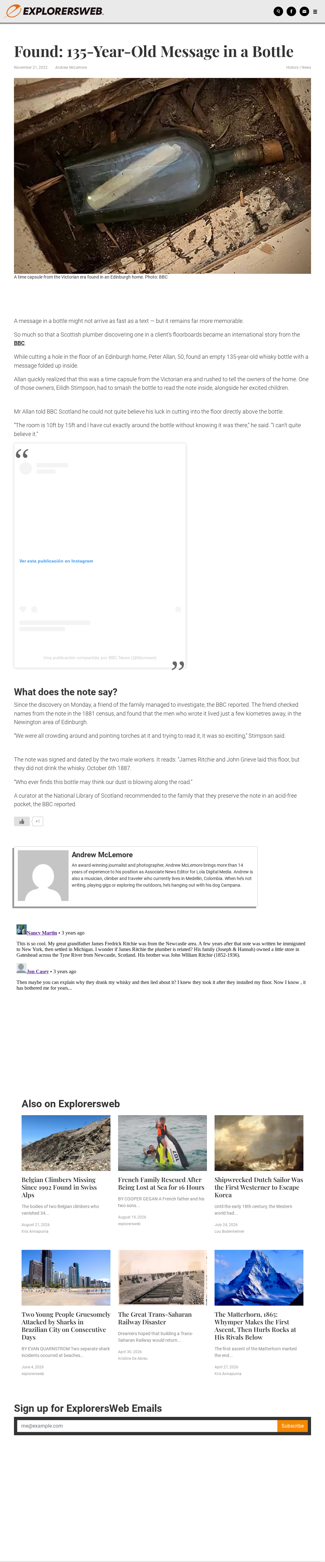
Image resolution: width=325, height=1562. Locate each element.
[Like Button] (22, 821)
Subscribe (293, 1426)
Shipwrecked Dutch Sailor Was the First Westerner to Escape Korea (259, 1187)
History (292, 67)
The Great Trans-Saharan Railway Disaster (155, 1318)
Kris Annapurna (35, 1231)
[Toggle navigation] (315, 11)
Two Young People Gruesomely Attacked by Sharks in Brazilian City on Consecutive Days (66, 1325)
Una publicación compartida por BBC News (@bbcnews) (99, 657)
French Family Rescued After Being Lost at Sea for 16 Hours (161, 1183)
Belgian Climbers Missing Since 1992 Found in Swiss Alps (59, 1187)
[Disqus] (162, 1001)
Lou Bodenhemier (229, 1231)
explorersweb (129, 1224)
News (306, 67)
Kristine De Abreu (133, 1358)
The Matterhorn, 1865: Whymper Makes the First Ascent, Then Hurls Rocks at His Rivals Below (255, 1325)
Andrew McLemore (71, 67)
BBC (19, 343)
